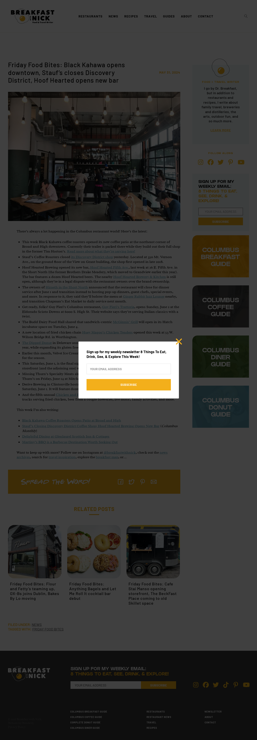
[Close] (179, 342)
